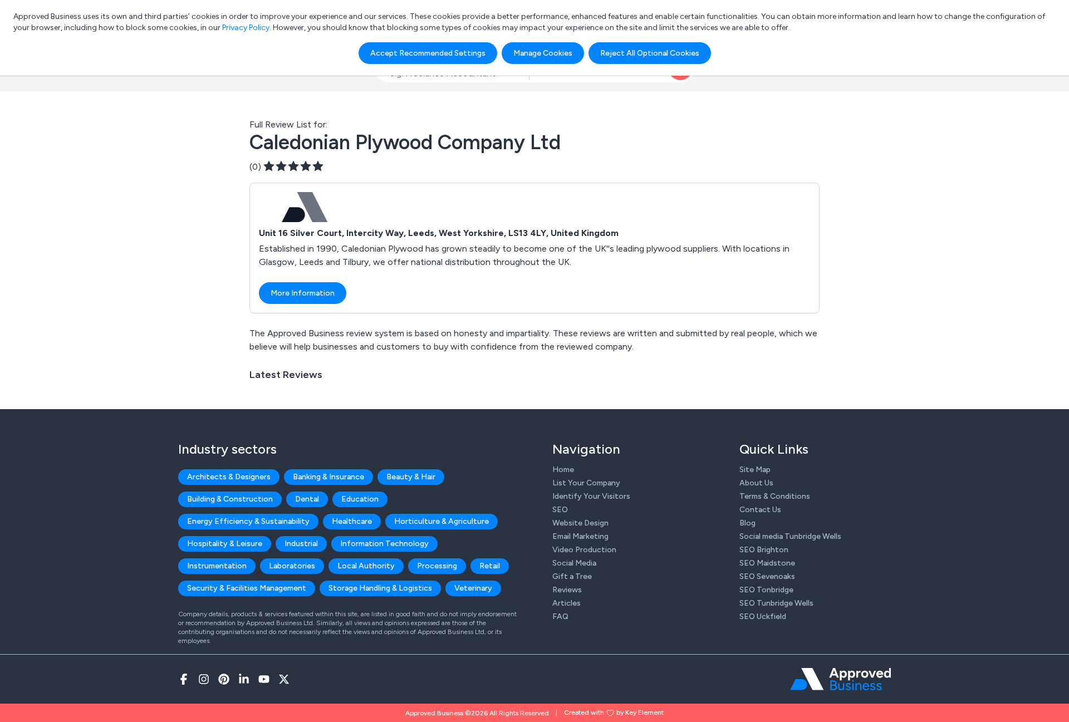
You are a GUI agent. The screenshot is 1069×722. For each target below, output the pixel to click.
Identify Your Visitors (591, 496)
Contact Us (760, 509)
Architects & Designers (229, 477)
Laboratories (292, 566)
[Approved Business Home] (840, 679)
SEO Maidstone (767, 563)
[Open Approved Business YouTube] (263, 679)
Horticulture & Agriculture (441, 521)
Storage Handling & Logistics (380, 588)
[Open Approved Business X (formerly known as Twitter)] (284, 679)
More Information (303, 293)
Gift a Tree (572, 576)
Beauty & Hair (410, 477)
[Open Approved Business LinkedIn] (243, 679)
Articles (566, 603)
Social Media (574, 563)
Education (360, 499)
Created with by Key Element (614, 712)
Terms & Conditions (774, 496)
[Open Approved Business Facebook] (183, 679)
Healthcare (352, 521)
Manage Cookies (542, 53)
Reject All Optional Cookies (649, 53)
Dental (307, 499)
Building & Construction (230, 499)
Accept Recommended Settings (428, 53)
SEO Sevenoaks (767, 576)
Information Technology (384, 543)
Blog (747, 523)
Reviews (567, 590)
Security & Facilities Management (246, 588)
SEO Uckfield (762, 616)
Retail (489, 566)
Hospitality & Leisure (224, 543)
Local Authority (366, 566)
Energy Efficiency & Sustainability (248, 521)
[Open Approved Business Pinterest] (223, 679)
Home (563, 469)
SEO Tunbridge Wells (776, 603)
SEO (560, 509)
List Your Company (586, 483)
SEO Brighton (763, 549)
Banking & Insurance (328, 477)
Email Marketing (580, 536)
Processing (437, 566)
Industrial (301, 543)
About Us (756, 483)
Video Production (584, 549)
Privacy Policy (245, 27)
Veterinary (473, 588)
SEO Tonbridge (766, 590)
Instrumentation (217, 566)
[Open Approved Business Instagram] (203, 679)
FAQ (560, 616)
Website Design (580, 523)
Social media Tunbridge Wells (790, 536)
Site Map (755, 469)
